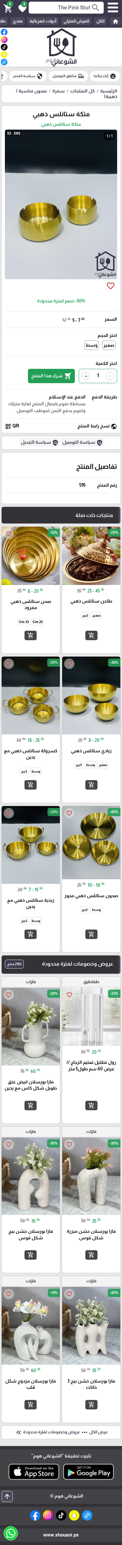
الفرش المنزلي (76, 21)
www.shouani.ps (61, 1535)
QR (12, 426)
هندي (17, 21)
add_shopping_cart (91, 635)
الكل (100, 21)
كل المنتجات (82, 90)
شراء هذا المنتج (51, 376)
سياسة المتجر (28, 76)
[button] (21, 7)
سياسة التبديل (40, 442)
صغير (108, 345)
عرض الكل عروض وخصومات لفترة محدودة (61, 1432)
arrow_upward (7, 1496)
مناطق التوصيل (68, 76)
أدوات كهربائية (43, 21)
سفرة (58, 90)
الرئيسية (108, 90)
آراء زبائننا (105, 76)
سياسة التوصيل (82, 442)
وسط (92, 345)
